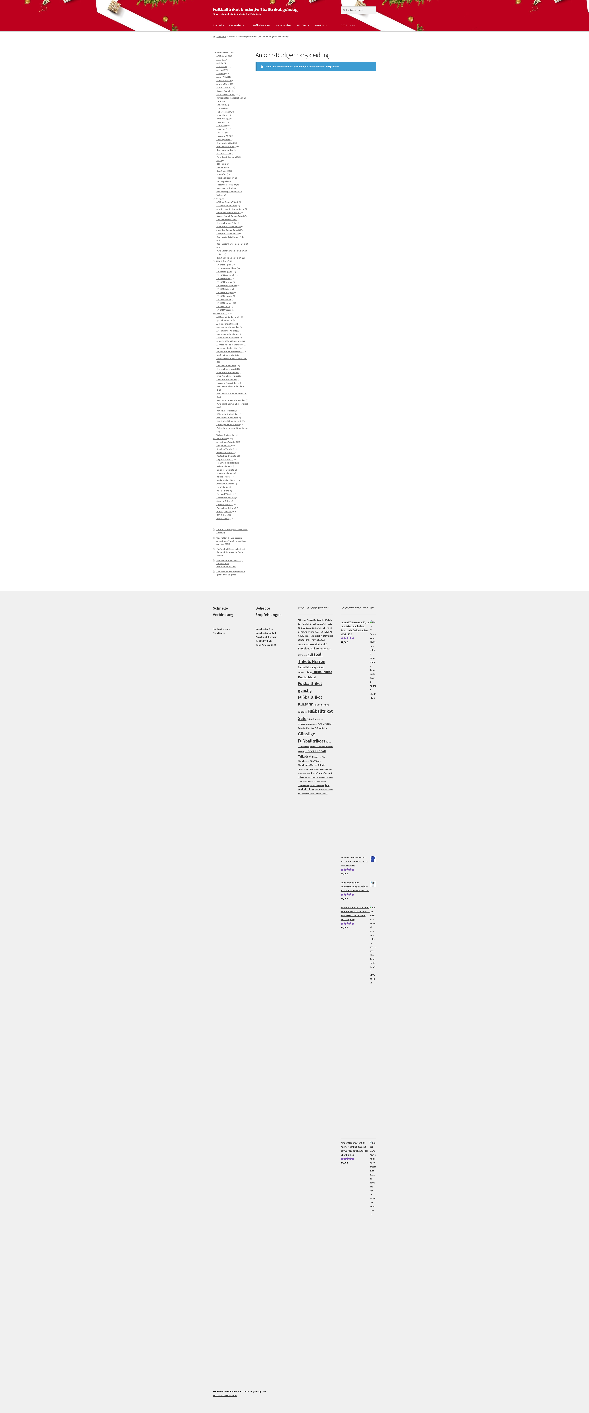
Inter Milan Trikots (317, 746)
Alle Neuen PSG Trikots (322, 620)
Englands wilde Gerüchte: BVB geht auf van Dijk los (230, 573)
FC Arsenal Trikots (315, 644)
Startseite (218, 25)
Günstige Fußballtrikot (316, 728)
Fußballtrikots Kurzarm (307, 724)
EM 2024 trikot (326, 635)
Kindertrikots (236, 25)
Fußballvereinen (261, 25)
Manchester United (266, 632)
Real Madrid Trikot (317, 786)
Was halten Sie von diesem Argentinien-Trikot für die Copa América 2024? (231, 540)
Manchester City (264, 628)
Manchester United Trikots (311, 765)
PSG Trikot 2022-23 (315, 777)
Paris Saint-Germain (266, 636)
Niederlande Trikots (306, 769)
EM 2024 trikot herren (308, 640)
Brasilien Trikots (321, 632)
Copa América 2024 (266, 644)
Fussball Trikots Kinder (225, 1395)
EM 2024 (301, 25)
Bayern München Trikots (315, 628)
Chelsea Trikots (311, 636)
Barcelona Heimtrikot (306, 624)
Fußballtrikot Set (315, 719)
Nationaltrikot (284, 25)
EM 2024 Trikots (264, 640)
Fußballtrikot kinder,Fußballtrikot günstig (255, 9)
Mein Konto (321, 25)
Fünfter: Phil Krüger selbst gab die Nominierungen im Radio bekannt (230, 552)
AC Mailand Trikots (305, 620)
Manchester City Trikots (309, 761)
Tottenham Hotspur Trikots (316, 794)
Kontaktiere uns (221, 628)
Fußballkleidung (307, 667)
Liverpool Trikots (320, 757)
